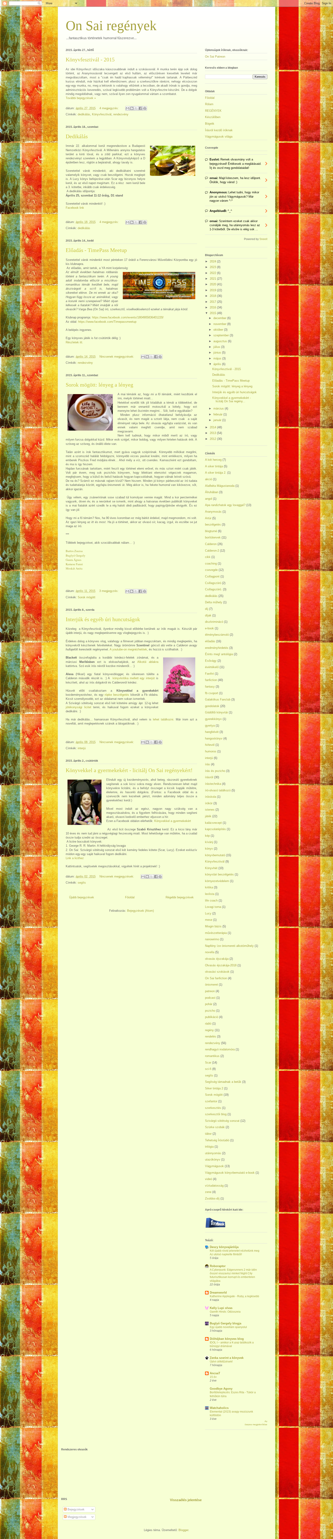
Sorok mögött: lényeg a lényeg (99, 385)
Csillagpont (212, 576)
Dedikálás (77, 136)
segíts (82, 882)
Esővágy (211, 660)
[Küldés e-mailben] (127, 108)
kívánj (209, 842)
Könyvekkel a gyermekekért (172, 821)
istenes (210, 809)
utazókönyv (212, 1159)
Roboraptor (218, 1266)
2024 (213, 261)
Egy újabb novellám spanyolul (228, 1327)
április (217, 364)
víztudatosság (214, 1185)
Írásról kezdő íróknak (219, 130)
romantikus (212, 1056)
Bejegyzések (75, 1509)
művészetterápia (216, 933)
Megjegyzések (77, 1517)
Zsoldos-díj (212, 1198)
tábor (208, 1133)
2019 (213, 290)
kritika (209, 887)
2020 (213, 284)
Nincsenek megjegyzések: (117, 356)
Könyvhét (211, 868)
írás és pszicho (215, 771)
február (218, 414)
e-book (209, 628)
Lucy (208, 913)
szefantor (211, 1101)
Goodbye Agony (221, 1388)
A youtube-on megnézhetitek (128, 649)
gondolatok (212, 706)
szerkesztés (213, 1108)
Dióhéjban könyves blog (227, 1338)
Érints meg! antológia (219, 654)
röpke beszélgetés (117, 694)
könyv (209, 848)
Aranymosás (213, 511)
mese (208, 919)
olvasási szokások (217, 971)
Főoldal (130, 897)
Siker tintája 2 (214, 1088)
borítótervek (213, 537)
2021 (213, 278)
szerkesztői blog (216, 1114)
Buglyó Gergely (75, 555)
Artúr (208, 518)
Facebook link (75, 207)
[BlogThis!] (132, 108)
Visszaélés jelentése (186, 1500)
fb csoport (211, 693)
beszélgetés (213, 524)
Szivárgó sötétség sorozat (222, 1120)
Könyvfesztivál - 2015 (90, 60)
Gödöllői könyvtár (216, 712)
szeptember (221, 335)
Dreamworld (218, 1292)
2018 (213, 296)
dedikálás (84, 114)
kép (207, 835)
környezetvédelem (217, 881)
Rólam (209, 104)
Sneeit (263, 239)
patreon (210, 991)
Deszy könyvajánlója (224, 1247)
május (217, 358)
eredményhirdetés (216, 648)
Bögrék (209, 123)
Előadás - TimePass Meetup (96, 250)
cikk (207, 557)
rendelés (210, 1036)
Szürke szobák (215, 1127)
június (217, 352)
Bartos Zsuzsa (74, 551)
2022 (213, 273)
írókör (208, 803)
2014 (213, 427)
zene (208, 1192)
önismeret (211, 984)
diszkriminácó (214, 621)
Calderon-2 (212, 550)
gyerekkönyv (213, 719)
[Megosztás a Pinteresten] (144, 108)
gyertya (210, 725)
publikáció (211, 1017)
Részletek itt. (74, 342)
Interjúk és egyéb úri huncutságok (103, 619)
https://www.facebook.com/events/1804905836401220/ (128, 317)
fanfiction (211, 680)
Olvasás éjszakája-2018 (220, 965)
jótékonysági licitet (78, 707)
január (217, 420)
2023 (213, 267)
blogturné (211, 531)
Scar (208, 1062)
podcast (210, 997)
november (220, 324)
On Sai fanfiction (216, 978)
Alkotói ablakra (147, 662)
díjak (208, 615)
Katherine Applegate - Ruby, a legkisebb (234, 1296)
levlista (209, 894)
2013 (213, 433)
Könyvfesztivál (101, 114)
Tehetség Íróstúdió (217, 1140)
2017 (213, 301)
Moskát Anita (74, 568)
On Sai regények (111, 25)
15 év (213, 1377)
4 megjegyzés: (109, 108)
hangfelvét (212, 732)
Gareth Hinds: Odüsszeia (225, 1311)
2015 (213, 313)
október (218, 329)
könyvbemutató (215, 855)
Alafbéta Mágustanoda (219, 485)
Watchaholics (219, 1408)
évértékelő (212, 667)
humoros (210, 751)
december (220, 318)
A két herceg (213, 459)
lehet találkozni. (163, 719)
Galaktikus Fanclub (217, 699)
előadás (210, 641)
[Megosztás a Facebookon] (140, 108)
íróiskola (210, 796)
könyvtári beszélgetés (219, 874)
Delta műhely (213, 602)
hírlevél (210, 744)
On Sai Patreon (215, 56)
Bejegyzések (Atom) (140, 910)
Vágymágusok (214, 1166)
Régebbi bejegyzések (180, 897)
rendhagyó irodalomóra (220, 1049)
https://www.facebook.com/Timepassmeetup (107, 321)
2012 (213, 439)
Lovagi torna (213, 907)
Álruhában (211, 492)
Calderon (211, 544)
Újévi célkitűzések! (221, 1361)
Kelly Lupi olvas (221, 1308)
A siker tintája (214, 466)
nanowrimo (212, 939)
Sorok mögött (86, 597)
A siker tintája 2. (215, 472)
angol (208, 498)
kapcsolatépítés (215, 829)
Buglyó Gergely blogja (225, 1323)
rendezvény (120, 114)
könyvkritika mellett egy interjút (134, 678)
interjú (82, 748)
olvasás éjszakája (217, 958)
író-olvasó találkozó (218, 790)
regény (209, 1030)
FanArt (209, 673)
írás (207, 764)
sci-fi (208, 1069)
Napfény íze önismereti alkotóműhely (229, 946)
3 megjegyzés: (109, 591)
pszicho (210, 1010)
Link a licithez (75, 858)
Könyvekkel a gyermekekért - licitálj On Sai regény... (231, 399)
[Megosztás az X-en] (136, 108)
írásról (209, 777)
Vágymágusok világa (218, 136)
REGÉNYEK (213, 110)
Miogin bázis (213, 926)
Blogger (183, 1530)
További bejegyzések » (81, 98)
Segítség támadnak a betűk (223, 1081)
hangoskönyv (213, 738)
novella (209, 952)
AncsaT (215, 1373)
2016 (213, 307)
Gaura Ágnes (73, 560)
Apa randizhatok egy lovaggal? (225, 505)
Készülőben (212, 117)
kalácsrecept (213, 822)
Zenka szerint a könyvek (227, 1358)
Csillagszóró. (213, 589)
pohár (208, 1004)
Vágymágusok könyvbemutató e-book (230, 1172)
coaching (211, 563)
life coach (211, 900)
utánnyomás (213, 1153)
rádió (208, 1023)
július (217, 347)
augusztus (220, 341)
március (219, 408)
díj (206, 609)
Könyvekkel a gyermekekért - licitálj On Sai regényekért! (129, 770)
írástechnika (213, 783)
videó (208, 1179)
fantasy (210, 686)
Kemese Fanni (74, 564)
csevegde (211, 570)
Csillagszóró (213, 583)
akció (208, 479)
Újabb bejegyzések (81, 897)
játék (208, 816)
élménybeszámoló (217, 634)
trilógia (209, 1146)
